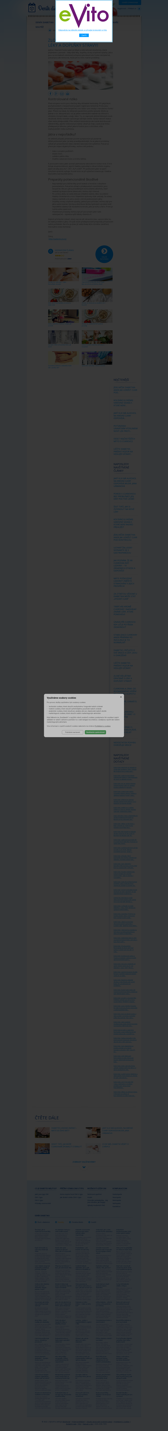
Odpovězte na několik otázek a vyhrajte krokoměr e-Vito (82, 30)
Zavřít (84, 35)
